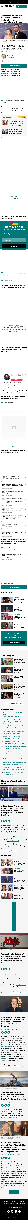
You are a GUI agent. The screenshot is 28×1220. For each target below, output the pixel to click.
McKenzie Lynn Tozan (8, 965)
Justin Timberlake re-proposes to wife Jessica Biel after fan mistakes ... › (14, 763)
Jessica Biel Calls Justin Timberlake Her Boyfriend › (13, 773)
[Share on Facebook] (2, 821)
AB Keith (11, 55)
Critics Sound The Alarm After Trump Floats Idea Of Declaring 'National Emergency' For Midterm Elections (13, 810)
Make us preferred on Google (11, 61)
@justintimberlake (14, 196)
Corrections (6, 1203)
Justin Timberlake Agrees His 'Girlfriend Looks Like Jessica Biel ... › (14, 758)
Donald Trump (11, 825)
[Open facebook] (8, 1211)
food (5, 979)
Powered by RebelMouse (14, 1217)
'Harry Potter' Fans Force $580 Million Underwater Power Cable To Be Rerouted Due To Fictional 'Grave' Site (13, 1095)
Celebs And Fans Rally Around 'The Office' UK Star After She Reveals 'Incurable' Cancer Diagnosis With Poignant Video (13, 1147)
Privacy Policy (13, 1201)
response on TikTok (7, 73)
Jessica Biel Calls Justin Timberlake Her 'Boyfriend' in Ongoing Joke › (13, 753)
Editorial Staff (14, 1203)
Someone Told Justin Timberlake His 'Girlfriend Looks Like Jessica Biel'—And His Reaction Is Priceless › (14, 714)
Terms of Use (21, 1201)
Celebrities (17, 606)
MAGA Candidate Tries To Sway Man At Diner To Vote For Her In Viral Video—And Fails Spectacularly (19, 865)
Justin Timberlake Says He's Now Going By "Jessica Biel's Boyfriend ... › (14, 768)
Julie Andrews (5, 1046)
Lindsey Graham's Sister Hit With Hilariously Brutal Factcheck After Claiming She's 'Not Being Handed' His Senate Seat (12, 2)
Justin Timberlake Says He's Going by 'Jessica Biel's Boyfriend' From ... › (14, 747)
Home (2, 10)
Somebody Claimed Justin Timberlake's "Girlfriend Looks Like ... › (14, 742)
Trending (8, 10)
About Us (6, 1201)
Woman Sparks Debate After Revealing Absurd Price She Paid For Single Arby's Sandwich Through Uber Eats (13, 958)
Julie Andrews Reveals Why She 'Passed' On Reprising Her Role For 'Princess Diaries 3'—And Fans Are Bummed (13, 1021)
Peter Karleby (6, 1102)
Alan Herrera (6, 817)
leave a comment (14, 65)
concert (3, 111)
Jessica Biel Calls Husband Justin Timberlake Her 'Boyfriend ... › (13, 737)
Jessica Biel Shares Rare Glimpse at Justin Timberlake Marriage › (13, 732)
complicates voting (14, 841)
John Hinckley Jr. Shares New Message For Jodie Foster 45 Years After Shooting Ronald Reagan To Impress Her (17, 125)
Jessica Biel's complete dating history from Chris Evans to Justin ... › (14, 727)
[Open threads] (16, 1211)
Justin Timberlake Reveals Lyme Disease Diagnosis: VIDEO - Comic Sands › (13, 722)
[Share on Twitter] (5, 821)
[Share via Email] (8, 821)
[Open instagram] (19, 1211)
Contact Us (22, 1203)
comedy (15, 1166)
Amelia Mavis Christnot (8, 1154)
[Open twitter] (12, 1211)
